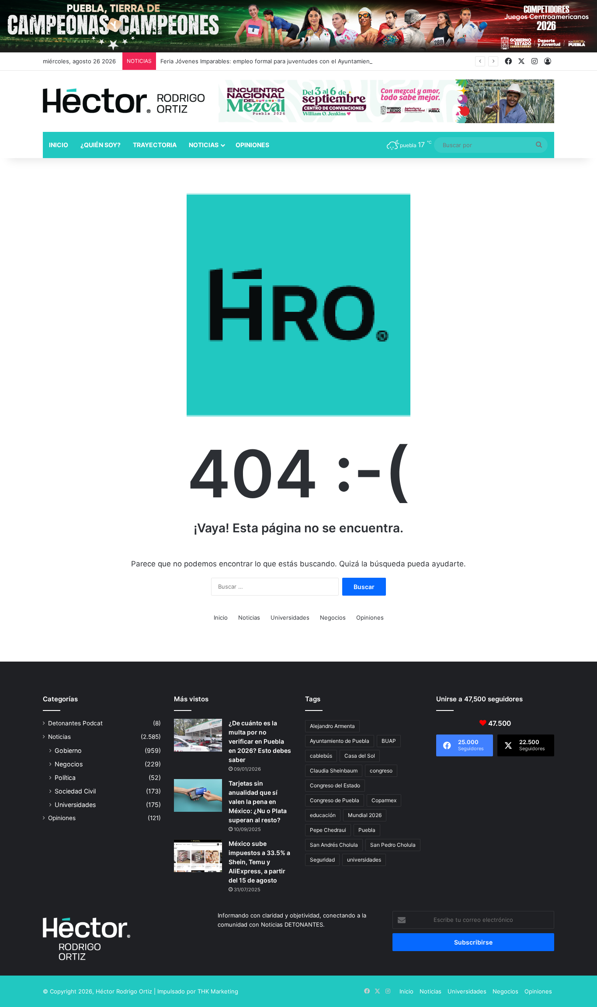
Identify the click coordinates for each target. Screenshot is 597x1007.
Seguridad (322, 859)
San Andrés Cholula (334, 844)
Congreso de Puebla (334, 800)
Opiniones (252, 144)
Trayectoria (155, 144)
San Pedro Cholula (393, 844)
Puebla (366, 830)
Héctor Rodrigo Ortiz (124, 991)
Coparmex (383, 800)
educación (323, 815)
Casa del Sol (359, 755)
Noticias (204, 144)
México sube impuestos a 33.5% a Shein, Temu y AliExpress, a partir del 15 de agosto (259, 862)
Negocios (333, 617)
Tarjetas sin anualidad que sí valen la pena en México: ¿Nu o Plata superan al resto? (258, 801)
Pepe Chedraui (328, 830)
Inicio (58, 144)
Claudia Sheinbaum (334, 770)
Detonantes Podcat (75, 723)
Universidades (290, 617)
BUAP (389, 741)
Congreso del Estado (335, 785)
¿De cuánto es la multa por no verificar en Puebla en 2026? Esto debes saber (260, 741)
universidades (364, 859)
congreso (381, 770)
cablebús (321, 755)
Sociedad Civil (75, 791)
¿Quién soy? (100, 144)
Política (65, 777)
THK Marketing (218, 991)
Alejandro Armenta (332, 726)
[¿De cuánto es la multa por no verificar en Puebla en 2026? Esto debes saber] (198, 735)
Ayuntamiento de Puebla (339, 741)
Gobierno (68, 750)
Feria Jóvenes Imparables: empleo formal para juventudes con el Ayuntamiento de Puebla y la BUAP (296, 61)
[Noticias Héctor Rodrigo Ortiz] (124, 100)
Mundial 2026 (365, 815)
